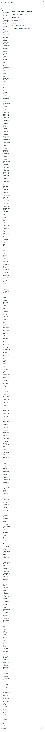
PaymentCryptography (8, 507)
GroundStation (6, 314)
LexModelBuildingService (8, 394)
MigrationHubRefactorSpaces (9, 457)
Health (4, 319)
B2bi (4, 75)
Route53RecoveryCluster (8, 574)
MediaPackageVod (7, 441)
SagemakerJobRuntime (8, 598)
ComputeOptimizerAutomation (9, 178)
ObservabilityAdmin (7, 487)
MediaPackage (6, 438)
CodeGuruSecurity (7, 162)
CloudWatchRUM (6, 148)
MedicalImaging (6, 447)
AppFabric (5, 39)
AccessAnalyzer (6, 12)
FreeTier (5, 294)
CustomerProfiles (7, 206)
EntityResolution (6, 275)
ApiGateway (5, 31)
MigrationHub (6, 452)
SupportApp (5, 665)
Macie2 (4, 411)
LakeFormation (6, 386)
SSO (4, 654)
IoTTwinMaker (6, 355)
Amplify (4, 24)
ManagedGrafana (7, 419)
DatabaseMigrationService (9, 208)
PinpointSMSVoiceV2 (7, 526)
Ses (4, 623)
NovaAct (5, 483)
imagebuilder (6, 328)
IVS (4, 358)
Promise (5, 719)
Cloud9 (4, 125)
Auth (4, 70)
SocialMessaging (7, 642)
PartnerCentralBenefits (8, 501)
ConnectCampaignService (8, 184)
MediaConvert (6, 435)
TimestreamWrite (6, 679)
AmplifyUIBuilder (6, 28)
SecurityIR (5, 613)
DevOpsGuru (6, 225)
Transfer (5, 686)
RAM (4, 543)
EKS (4, 253)
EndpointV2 (5, 274)
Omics (4, 490)
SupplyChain (6, 662)
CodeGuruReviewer (7, 161)
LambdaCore (6, 389)
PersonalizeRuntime (7, 518)
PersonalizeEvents (7, 516)
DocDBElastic (6, 234)
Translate (5, 687)
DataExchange (6, 209)
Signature (5, 629)
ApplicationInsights (7, 48)
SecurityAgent (6, 610)
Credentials (5, 203)
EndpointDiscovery (7, 272)
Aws (3, 10)
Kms (4, 385)
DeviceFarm (5, 222)
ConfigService (6, 180)
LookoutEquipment (7, 408)
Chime (4, 111)
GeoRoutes (5, 303)
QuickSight (5, 541)
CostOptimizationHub (7, 201)
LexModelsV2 (6, 396)
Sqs (4, 643)
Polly (4, 529)
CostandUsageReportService (9, 198)
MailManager (6, 413)
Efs (3, 252)
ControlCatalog (6, 195)
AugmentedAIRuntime (8, 68)
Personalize (5, 515)
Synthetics (5, 671)
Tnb (4, 681)
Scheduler (5, 604)
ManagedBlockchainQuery (8, 418)
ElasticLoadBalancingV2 (8, 261)
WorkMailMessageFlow (8, 707)
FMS (4, 288)
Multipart (5, 465)
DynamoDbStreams (7, 241)
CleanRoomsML (6, 122)
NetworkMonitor (6, 479)
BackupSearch (6, 79)
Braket (4, 104)
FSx (4, 295)
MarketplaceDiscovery (8, 427)
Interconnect (5, 336)
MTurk (4, 463)
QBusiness (5, 538)
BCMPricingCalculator (8, 86)
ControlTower (6, 197)
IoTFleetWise (6, 346)
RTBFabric (5, 581)
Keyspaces (5, 369)
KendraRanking (6, 368)
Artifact (4, 64)
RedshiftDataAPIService (8, 551)
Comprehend (6, 173)
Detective (5, 220)
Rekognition (5, 554)
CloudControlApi (6, 126)
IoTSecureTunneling (7, 350)
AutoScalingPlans (7, 73)
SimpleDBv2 (6, 635)
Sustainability (6, 668)
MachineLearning (7, 410)
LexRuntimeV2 (6, 399)
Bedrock (5, 89)
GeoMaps (5, 300)
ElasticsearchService (7, 263)
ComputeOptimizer (7, 176)
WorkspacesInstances (8, 711)
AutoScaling (5, 71)
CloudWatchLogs (6, 147)
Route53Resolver (7, 579)
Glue (4, 308)
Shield (4, 628)
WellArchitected (6, 701)
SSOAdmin (5, 656)
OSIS (4, 496)
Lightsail (5, 405)
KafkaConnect (6, 364)
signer (4, 631)
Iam (4, 322)
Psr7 (4, 721)
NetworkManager (6, 477)
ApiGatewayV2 (6, 34)
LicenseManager (6, 400)
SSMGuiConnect (6, 648)
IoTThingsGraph (6, 353)
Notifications (6, 480)
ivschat (4, 360)
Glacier (4, 305)
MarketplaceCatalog (7, 422)
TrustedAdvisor (6, 689)
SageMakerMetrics (7, 599)
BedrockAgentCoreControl (8, 93)
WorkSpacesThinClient (8, 712)
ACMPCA (5, 18)
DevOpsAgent (6, 223)
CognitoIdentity (6, 169)
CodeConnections (7, 156)
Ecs (4, 250)
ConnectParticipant (7, 192)
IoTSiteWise (5, 352)
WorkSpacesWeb (6, 714)
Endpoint (5, 270)
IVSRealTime (6, 361)
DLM (4, 231)
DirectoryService (6, 228)
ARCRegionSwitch (7, 59)
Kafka (4, 363)
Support (5, 664)
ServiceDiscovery (7, 620)
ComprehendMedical (7, 175)
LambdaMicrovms (7, 391)
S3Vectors (5, 590)
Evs (4, 278)
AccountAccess (6, 15)
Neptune (5, 469)
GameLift (5, 297)
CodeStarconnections (7, 165)
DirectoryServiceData (7, 230)
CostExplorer (6, 200)
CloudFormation (6, 129)
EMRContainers (6, 267)
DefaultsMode (6, 219)
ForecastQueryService (8, 289)
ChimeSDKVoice (6, 118)
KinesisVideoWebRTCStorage (9, 383)
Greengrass (5, 311)
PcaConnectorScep (7, 512)
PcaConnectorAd (6, 510)
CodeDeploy (6, 158)
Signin (4, 634)
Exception (5, 280)
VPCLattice (5, 695)
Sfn (4, 626)
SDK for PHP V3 (8, 2)
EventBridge (5, 277)
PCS (4, 513)
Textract (4, 675)
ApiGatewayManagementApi (9, 32)
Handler (5, 317)
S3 (3, 582)
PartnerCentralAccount (8, 499)
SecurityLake (6, 615)
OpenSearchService (7, 493)
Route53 (5, 568)
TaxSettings (5, 673)
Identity (4, 325)
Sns (4, 640)
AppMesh (5, 51)
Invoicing (5, 339)
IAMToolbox (5, 324)
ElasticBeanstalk (6, 258)
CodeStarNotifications (8, 167)
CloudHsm (5, 134)
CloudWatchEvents (7, 145)
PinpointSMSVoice (7, 524)
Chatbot (5, 109)
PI (3, 519)
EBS (4, 242)
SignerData (5, 632)
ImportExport (6, 330)
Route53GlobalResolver (8, 571)
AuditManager (6, 67)
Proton (4, 535)
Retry (4, 565)
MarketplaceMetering (7, 430)
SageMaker (5, 592)
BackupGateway (6, 78)
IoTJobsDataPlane (7, 347)
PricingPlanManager (7, 532)
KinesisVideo (6, 377)
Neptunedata (6, 471)
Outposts (5, 498)
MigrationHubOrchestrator (8, 455)
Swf (4, 670)
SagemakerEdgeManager (8, 593)
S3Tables (5, 588)
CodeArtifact (6, 150)
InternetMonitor (6, 338)
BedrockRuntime (6, 100)
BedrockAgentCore (7, 92)
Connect (5, 183)
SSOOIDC (5, 657)
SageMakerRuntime (7, 601)
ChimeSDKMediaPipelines (9, 114)
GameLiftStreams (7, 299)
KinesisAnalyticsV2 (7, 375)
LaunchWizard (6, 393)
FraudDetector (6, 292)
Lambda (5, 388)
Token (4, 682)
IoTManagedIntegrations (8, 349)
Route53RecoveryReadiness (9, 577)
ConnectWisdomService (8, 194)
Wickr (4, 703)
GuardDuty (5, 316)
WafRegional (6, 698)
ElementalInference (7, 264)
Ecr (4, 247)
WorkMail (5, 706)
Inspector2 (5, 333)
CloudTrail (5, 140)
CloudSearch (6, 137)
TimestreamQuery (7, 678)
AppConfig (5, 35)
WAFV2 (4, 700)
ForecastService (6, 291)
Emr (4, 266)
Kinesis (4, 372)
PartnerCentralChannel (8, 502)
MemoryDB (5, 449)
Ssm (4, 645)
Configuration (6, 181)
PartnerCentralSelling (8, 505)
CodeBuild (5, 151)
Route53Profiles (6, 573)
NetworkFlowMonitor (7, 476)
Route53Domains (7, 570)
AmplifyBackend (6, 26)
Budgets (5, 106)
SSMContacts (6, 646)
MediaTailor (5, 446)
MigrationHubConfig (7, 454)
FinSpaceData (6, 283)
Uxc (4, 690)
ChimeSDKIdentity (7, 112)
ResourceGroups (6, 562)
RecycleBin (5, 548)
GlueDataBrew (6, 310)
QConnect (5, 540)
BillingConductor (6, 103)
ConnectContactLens (7, 189)
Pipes (4, 527)
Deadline (5, 217)
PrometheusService (7, 534)
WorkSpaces (6, 709)
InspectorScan (6, 335)
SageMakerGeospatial (8, 596)
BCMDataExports (7, 84)
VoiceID (5, 693)
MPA (4, 460)
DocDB (4, 233)
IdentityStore (6, 327)
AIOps (4, 23)
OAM (4, 485)
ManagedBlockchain (7, 416)
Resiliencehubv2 (6, 559)
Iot (3, 341)
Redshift (5, 549)
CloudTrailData (6, 142)
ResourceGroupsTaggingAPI (9, 563)
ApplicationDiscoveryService (9, 46)
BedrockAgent (6, 90)
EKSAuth (5, 255)
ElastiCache (5, 256)
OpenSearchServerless (8, 491)
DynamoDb (5, 239)
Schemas (5, 606)
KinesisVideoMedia (7, 380)
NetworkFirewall (6, 474)
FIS (4, 286)
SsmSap (5, 653)
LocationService (6, 407)
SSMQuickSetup (6, 651)
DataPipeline (6, 211)
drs (3, 236)
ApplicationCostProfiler (8, 45)
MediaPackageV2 (7, 440)
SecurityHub (5, 612)
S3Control (5, 584)
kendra (4, 366)
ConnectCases (6, 187)
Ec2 (4, 244)
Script (4, 607)
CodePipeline (6, 164)
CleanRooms (6, 120)
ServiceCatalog (6, 618)
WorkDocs (5, 704)
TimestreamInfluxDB (7, 676)
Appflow (5, 40)
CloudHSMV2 (6, 136)
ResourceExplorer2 (7, 560)
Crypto (4, 205)
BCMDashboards (6, 82)
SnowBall (5, 637)
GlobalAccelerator (7, 306)
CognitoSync (6, 172)
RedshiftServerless (7, 552)
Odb (4, 488)
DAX (4, 216)
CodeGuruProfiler (7, 159)
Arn (4, 62)
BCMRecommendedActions (9, 87)
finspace (5, 281)
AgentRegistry (6, 20)
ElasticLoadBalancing (8, 259)
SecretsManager (6, 609)
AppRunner (5, 54)
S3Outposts (5, 587)
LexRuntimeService (7, 397)
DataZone (5, 214)
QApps (4, 537)
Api (4, 29)
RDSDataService (6, 546)
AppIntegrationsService (8, 42)
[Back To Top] (42, 728)
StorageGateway (6, 659)
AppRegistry (5, 53)
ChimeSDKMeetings (7, 115)
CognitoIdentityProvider (8, 170)
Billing (4, 101)
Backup (4, 76)
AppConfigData (6, 37)
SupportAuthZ (6, 667)
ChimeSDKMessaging (8, 117)
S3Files (4, 585)
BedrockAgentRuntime (8, 95)
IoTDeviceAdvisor (7, 344)
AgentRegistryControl (7, 21)
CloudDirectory (6, 128)
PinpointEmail (6, 523)
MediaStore (5, 443)
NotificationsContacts (7, 482)
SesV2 (4, 624)
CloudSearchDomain (7, 139)
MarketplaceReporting (8, 432)
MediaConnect (6, 433)
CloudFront (5, 131)
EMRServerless (6, 269)
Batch (4, 81)
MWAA (4, 466)
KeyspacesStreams (7, 371)
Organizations (6, 494)
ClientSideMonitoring (7, 123)
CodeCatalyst (6, 153)
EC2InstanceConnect (7, 245)
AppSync (5, 57)
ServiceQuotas (6, 621)
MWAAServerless (7, 468)
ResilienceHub (6, 557)
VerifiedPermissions (7, 692)
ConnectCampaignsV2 (8, 186)
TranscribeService (7, 684)
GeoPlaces (5, 302)
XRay (4, 715)
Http (4, 725)
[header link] (27, 14)
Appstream (5, 56)
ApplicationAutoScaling (8, 43)
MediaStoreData (6, 444)
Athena (4, 65)
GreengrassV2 (6, 313)
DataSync (5, 212)
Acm (4, 17)
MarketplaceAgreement (8, 421)
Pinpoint (5, 521)
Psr (3, 723)
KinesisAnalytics (6, 374)
